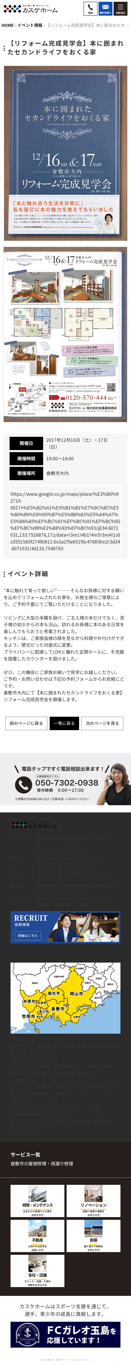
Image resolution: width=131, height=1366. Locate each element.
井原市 (66, 1074)
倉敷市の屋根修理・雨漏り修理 (42, 1164)
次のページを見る (102, 723)
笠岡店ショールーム (35, 1060)
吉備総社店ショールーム (39, 1114)
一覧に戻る (64, 723)
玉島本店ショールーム (37, 1039)
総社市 (44, 1121)
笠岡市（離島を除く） (59, 1067)
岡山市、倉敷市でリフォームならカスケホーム (69, 1359)
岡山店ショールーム (35, 1101)
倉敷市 (44, 1046)
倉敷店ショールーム (35, 1080)
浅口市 (35, 1053)
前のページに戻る (26, 723)
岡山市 (44, 1108)
